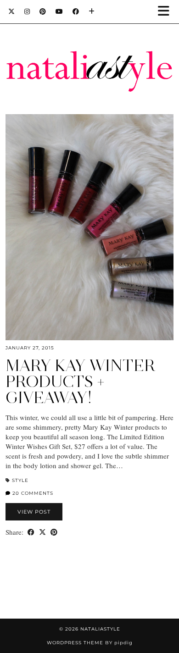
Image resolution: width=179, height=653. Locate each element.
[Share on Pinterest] (54, 532)
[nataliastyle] (89, 49)
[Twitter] (11, 11)
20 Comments (32, 493)
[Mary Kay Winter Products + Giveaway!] (89, 227)
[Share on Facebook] (31, 532)
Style (20, 480)
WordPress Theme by (90, 643)
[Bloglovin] (92, 11)
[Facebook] (76, 11)
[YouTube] (59, 11)
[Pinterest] (42, 11)
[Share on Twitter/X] (42, 532)
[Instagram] (27, 11)
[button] (167, 11)
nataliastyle (100, 629)
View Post (33, 512)
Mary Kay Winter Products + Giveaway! (81, 381)
